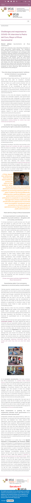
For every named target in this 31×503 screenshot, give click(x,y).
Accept (3, 500)
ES (25, 1)
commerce (10, 407)
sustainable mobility (6, 321)
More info (17, 497)
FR (29, 1)
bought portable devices (23, 162)
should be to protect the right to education (18, 146)
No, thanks (10, 500)
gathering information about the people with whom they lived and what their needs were (15, 341)
